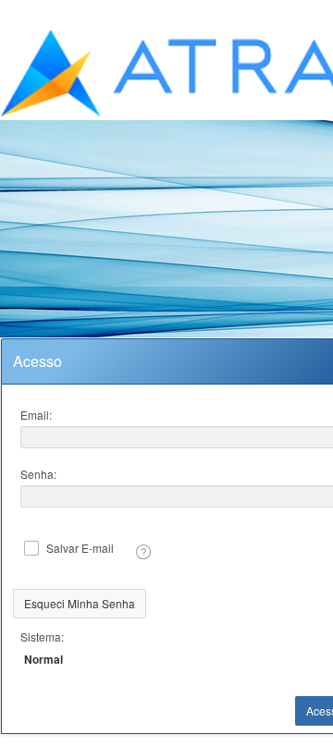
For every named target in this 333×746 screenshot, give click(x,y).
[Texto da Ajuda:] (143, 552)
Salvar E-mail (80, 548)
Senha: (38, 474)
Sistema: (42, 636)
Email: (36, 414)
